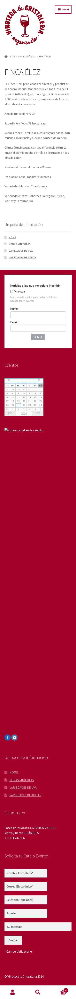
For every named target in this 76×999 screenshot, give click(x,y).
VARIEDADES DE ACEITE (22, 257)
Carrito (58, 989)
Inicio (12, 56)
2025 (10, 413)
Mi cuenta (12, 992)
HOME (12, 237)
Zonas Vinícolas (27, 56)
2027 (37, 413)
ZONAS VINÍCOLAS (20, 244)
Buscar (38, 992)
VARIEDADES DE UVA (21, 250)
